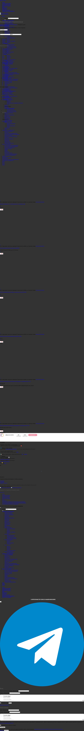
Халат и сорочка (10, 52)
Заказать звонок (6, 10)
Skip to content (3, 0)
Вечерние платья (10, 61)
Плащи (8, 40)
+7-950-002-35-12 (13, 96)
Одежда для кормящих (7, 553)
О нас (3, 2)
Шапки (6, 84)
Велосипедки (7, 33)
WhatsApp (2, 481)
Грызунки (7, 579)
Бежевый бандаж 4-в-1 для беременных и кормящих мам (12, 204)
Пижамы (9, 53)
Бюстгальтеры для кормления (11, 80)
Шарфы (6, 85)
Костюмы (7, 107)
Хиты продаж (5, 158)
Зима (3, 164)
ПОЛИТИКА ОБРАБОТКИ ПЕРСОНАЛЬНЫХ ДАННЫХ (13, 501)
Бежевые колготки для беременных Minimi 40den (10, 336)
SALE (3, 94)
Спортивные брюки (11, 59)
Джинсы (9, 56)
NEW (3, 92)
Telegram (2, 482)
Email (4, 710)
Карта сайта (2, 492)
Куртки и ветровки (11, 37)
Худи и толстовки (8, 70)
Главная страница (3, 24)
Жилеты (8, 42)
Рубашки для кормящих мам (11, 72)
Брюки (8, 55)
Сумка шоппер (8, 580)
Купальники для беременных (11, 87)
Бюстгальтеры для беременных (11, 79)
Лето (3, 162)
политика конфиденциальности (6, 723)
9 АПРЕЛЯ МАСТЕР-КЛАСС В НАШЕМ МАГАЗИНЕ (43, 599)
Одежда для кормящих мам (8, 130)
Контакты (4, 9)
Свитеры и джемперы (9, 77)
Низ (5, 545)
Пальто (8, 39)
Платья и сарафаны (9, 60)
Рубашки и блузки (8, 98)
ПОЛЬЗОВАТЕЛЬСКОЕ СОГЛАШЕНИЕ (10, 504)
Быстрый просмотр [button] (40, 202)
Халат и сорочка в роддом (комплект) (15, 103)
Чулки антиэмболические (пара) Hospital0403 (9, 248)
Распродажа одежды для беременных (10, 159)
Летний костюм (10, 45)
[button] (3, 16)
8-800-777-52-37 (3, 483)
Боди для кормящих (9, 138)
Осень (3, 163)
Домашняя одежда (9, 48)
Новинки (4, 156)
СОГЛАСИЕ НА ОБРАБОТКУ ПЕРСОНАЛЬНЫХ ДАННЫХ (14, 503)
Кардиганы (7, 128)
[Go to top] (0, 507)
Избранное (4, 8)
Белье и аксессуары (12, 24)
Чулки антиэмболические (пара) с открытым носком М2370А (13, 292)
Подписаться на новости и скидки (8, 725)
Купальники (7, 35)
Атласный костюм (11, 44)
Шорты (8, 58)
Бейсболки (7, 83)
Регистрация (2, 727)
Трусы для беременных (10, 86)
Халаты (8, 51)
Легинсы (9, 57)
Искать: (6, 18)
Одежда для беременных (8, 20)
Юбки (6, 129)
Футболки (7, 65)
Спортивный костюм (11, 46)
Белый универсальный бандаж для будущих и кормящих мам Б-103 (14, 425)
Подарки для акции (6, 88)
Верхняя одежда (8, 36)
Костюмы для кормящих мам (11, 68)
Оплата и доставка (6, 3)
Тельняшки (7, 32)
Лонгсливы (7, 96)
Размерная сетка (6, 4)
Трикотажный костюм (11, 47)
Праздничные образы (7, 157)
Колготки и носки (8, 81)
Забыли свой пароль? (4, 705)
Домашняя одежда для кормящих (12, 73)
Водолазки (7, 116)
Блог (3, 6)
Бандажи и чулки (8, 82)
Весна (3, 161)
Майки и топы (8, 31)
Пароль (4, 693)
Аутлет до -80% (5, 90)
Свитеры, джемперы (9, 23)
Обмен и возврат (6, 496)
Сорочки (8, 49)
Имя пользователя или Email (9, 690)
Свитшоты (7, 95)
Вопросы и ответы (6, 5)
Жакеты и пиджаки (11, 41)
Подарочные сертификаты (8, 11)
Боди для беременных (9, 27)
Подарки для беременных (10, 155)
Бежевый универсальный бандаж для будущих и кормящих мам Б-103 (15, 381)
